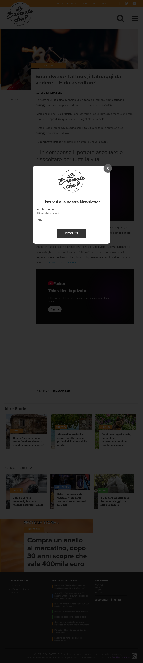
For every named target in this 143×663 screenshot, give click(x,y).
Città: (40, 220)
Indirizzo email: (46, 209)
